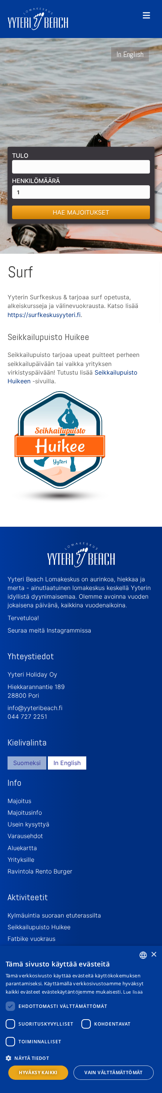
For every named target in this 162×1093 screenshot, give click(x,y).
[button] (81, 1057)
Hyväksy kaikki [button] (38, 1072)
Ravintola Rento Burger (40, 871)
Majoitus (19, 801)
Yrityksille (21, 859)
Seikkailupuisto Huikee (39, 927)
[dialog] (81, 1019)
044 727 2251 (27, 716)
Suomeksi (27, 763)
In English (130, 54)
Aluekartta (22, 848)
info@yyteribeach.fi (35, 708)
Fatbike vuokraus (31, 938)
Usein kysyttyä (28, 824)
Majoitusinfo (25, 812)
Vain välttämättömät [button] (113, 1072)
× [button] (153, 954)
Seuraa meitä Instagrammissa (49, 630)
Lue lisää (133, 992)
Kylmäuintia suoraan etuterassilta (54, 915)
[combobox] (143, 955)
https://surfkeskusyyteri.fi (44, 315)
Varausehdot (25, 836)
